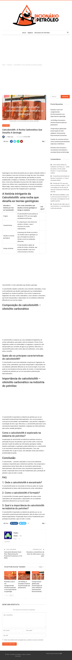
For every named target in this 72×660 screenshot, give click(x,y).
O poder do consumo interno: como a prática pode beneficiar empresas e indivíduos (60, 142)
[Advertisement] (36, 49)
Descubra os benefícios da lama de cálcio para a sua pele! (35, 554)
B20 (61, 653)
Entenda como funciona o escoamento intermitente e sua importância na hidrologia (60, 150)
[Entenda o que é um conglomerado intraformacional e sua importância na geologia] (10, 575)
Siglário (30, 33)
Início (24, 33)
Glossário (6, 125)
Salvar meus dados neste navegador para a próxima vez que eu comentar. (24, 640)
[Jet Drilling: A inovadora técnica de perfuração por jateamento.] (24, 575)
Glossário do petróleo (42, 33)
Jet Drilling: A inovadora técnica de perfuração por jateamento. (59, 123)
